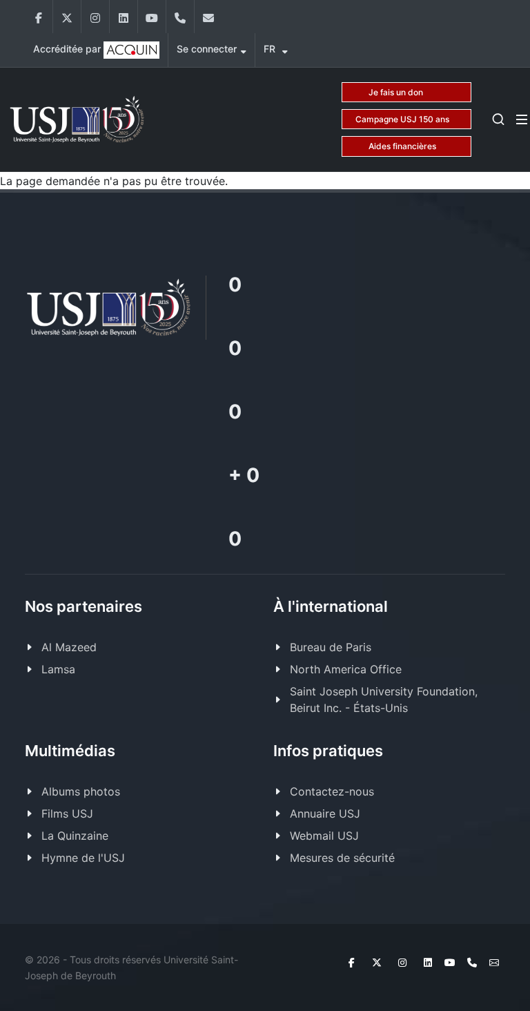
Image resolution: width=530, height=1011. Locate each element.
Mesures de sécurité (342, 858)
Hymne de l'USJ (83, 858)
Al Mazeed (69, 647)
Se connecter (207, 49)
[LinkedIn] (123, 16)
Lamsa (58, 669)
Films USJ (67, 813)
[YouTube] (152, 16)
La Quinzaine (74, 835)
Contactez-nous (332, 791)
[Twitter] (67, 16)
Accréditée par (68, 49)
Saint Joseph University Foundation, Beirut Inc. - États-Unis (384, 699)
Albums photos (80, 791)
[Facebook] (38, 16)
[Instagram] (95, 16)
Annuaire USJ (325, 813)
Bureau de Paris (330, 647)
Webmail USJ (324, 835)
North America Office (346, 669)
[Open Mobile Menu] (521, 119)
